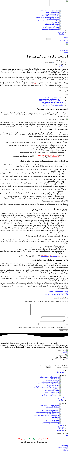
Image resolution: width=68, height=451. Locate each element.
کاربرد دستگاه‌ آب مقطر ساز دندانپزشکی (52, 105)
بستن (66, 435)
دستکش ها (50, 19)
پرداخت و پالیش (45, 15)
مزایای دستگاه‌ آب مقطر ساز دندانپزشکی (52, 102)
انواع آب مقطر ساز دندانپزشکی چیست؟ (49, 99)
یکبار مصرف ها (46, 29)
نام (66, 317)
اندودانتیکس (49, 12)
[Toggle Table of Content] (66, 94)
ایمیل (66, 320)
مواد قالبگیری (47, 27)
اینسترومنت (49, 14)
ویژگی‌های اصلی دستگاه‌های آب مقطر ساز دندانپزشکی (49, 100)
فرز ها (54, 22)
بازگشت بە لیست (63, 293)
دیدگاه (65, 314)
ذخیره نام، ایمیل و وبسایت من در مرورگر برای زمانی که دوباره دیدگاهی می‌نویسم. (42, 327)
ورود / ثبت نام (60, 430)
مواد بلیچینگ (48, 24)
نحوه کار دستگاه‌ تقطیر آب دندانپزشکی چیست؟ (51, 103)
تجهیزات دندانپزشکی (42, 17)
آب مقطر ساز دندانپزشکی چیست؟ (54, 97)
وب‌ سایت (65, 324)
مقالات (66, 52)
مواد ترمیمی (48, 25)
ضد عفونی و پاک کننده (40, 20)
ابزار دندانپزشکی (45, 10)
